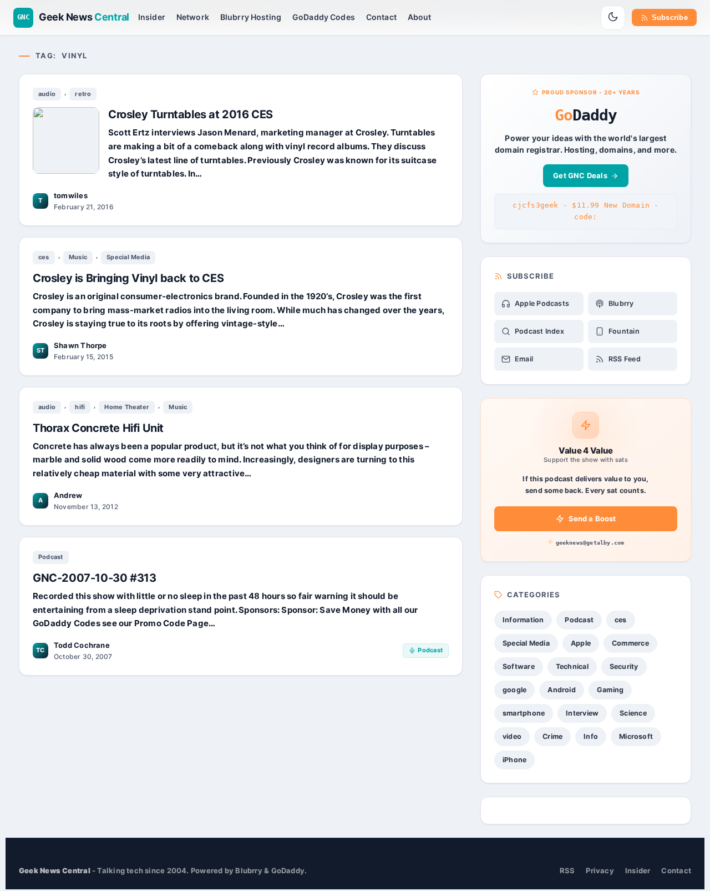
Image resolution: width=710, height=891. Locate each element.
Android (561, 690)
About (420, 17)
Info (591, 736)
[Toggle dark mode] (613, 18)
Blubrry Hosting (250, 17)
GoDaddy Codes (323, 17)
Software (519, 666)
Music (78, 257)
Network (192, 17)
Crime (552, 736)
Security (624, 666)
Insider (151, 17)
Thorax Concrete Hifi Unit (98, 428)
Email (524, 359)
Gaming (610, 690)
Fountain (624, 331)
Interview (582, 713)
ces (43, 257)
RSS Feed (624, 359)
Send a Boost (592, 518)
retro (83, 94)
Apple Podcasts (542, 303)
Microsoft (636, 736)
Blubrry (621, 303)
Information (523, 620)
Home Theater (126, 407)
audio (46, 94)
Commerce (630, 643)
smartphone (524, 713)
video (512, 736)
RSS (567, 870)
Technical (572, 666)
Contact (381, 17)
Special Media (128, 257)
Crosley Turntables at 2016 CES (190, 114)
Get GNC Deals (580, 175)
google (514, 690)
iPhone (514, 760)
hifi (80, 407)
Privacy (600, 870)
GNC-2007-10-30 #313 (94, 577)
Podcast (50, 557)
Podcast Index (539, 331)
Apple (581, 643)
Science (633, 713)
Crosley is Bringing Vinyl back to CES (128, 278)
